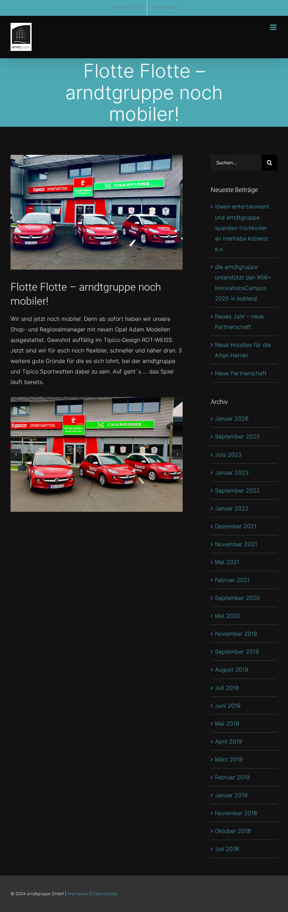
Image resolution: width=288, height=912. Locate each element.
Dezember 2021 (235, 526)
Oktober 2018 (233, 830)
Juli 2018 (227, 848)
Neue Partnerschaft (241, 373)
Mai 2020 (227, 615)
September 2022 (237, 490)
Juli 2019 (227, 687)
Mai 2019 (227, 723)
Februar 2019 (232, 777)
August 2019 (231, 669)
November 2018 (236, 813)
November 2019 (236, 633)
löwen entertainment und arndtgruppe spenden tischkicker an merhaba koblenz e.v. (242, 227)
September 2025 (237, 436)
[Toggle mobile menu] (273, 27)
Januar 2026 (232, 418)
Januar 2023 (232, 472)
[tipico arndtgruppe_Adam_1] (97, 454)
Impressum (78, 893)
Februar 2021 (232, 579)
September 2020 (237, 597)
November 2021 (236, 544)
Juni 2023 (228, 454)
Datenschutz (104, 893)
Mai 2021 (227, 562)
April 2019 (228, 741)
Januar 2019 (231, 795)
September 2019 (237, 651)
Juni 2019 (228, 705)
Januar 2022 (232, 508)
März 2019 (229, 759)
